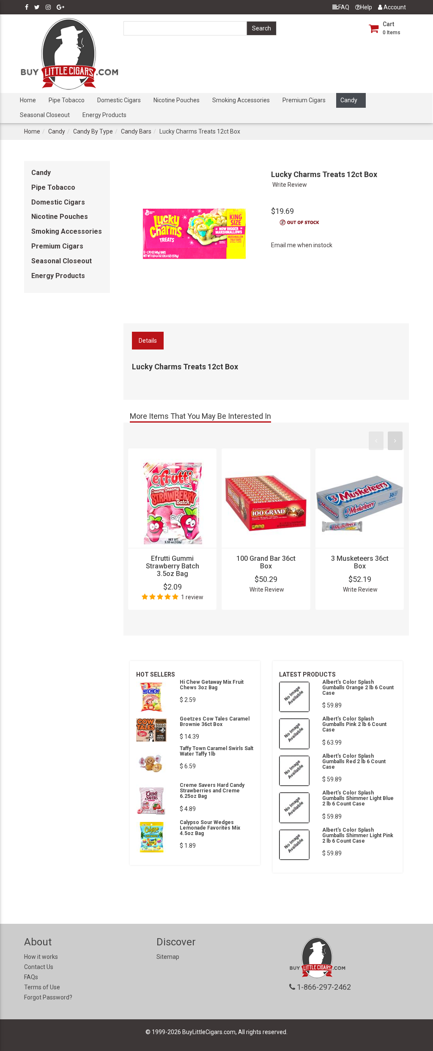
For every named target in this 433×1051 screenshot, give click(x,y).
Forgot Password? (48, 997)
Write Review (289, 184)
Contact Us (38, 967)
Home (28, 100)
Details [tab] (148, 340)
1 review (192, 597)
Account (394, 7)
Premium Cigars (304, 100)
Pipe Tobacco (67, 100)
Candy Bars (136, 131)
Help (366, 7)
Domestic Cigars (119, 100)
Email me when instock (301, 245)
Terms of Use (42, 987)
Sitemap (167, 956)
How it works (41, 956)
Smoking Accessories (241, 100)
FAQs (31, 977)
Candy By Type (93, 131)
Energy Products (104, 115)
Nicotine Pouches (176, 100)
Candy (348, 100)
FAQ (343, 7)
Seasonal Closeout (45, 115)
